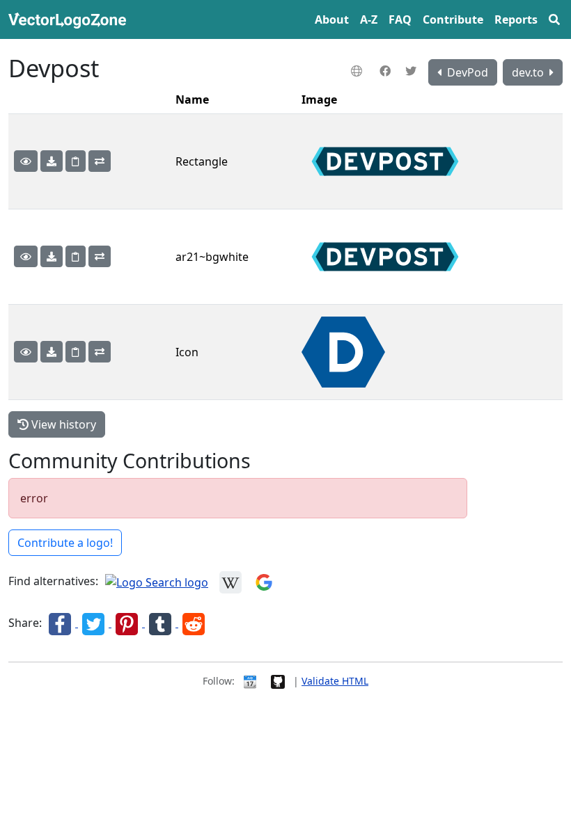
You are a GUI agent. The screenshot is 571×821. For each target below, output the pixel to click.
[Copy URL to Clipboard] (75, 161)
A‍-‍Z (368, 19)
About (332, 19)
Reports (516, 19)
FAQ (400, 19)
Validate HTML (335, 680)
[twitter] (412, 71)
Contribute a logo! (65, 542)
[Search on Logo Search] (156, 581)
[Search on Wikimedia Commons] (230, 581)
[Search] (554, 19)
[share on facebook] (61, 622)
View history (62, 424)
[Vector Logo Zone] (70, 19)
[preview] (26, 161)
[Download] (51, 161)
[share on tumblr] (161, 622)
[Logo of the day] (250, 680)
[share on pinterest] (128, 622)
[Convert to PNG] (99, 161)
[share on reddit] (193, 622)
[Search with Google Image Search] (264, 581)
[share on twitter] (94, 622)
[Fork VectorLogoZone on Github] (277, 680)
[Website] (358, 71)
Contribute (453, 19)
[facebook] (387, 71)
